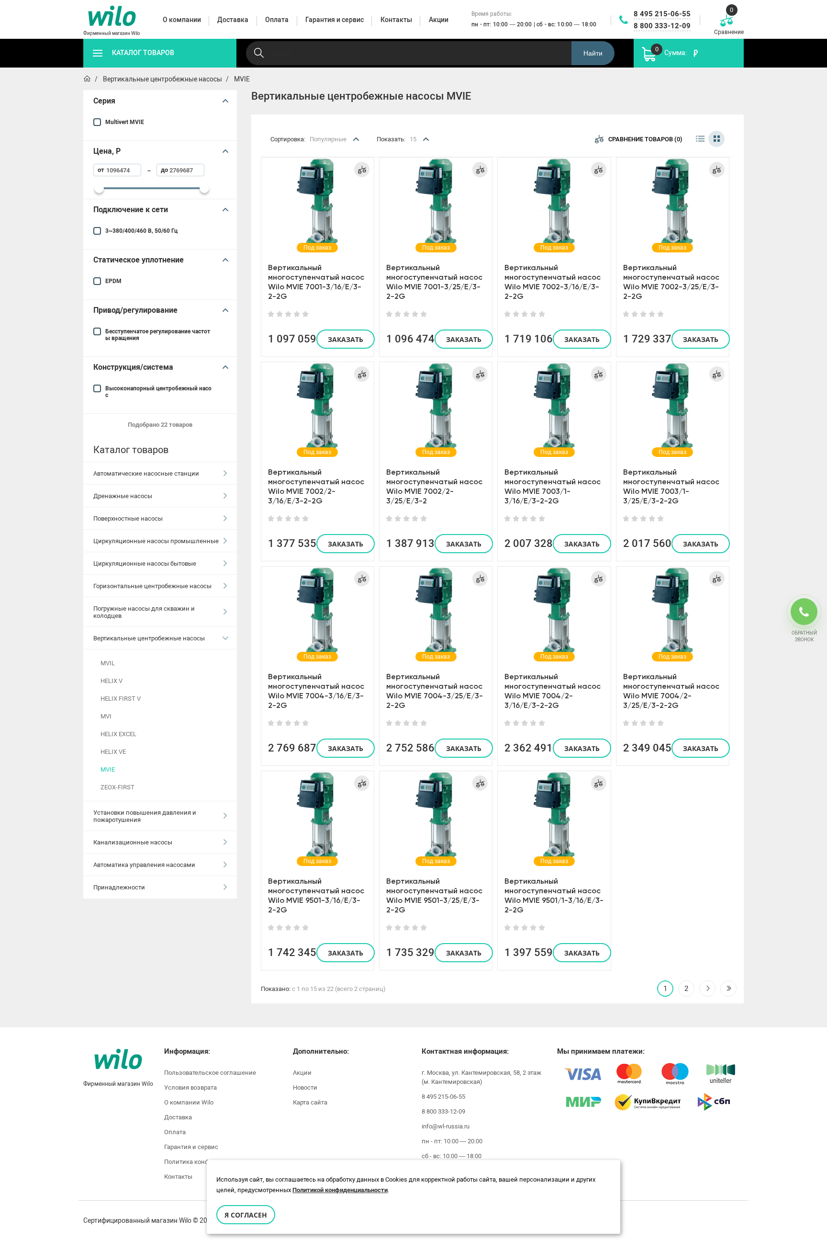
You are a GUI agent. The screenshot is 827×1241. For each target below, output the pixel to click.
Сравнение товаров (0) (645, 139)
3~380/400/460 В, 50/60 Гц (141, 231)
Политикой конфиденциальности (340, 1190)
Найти (593, 53)
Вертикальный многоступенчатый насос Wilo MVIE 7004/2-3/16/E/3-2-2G (552, 691)
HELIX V (112, 680)
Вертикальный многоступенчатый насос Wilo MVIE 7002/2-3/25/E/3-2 (434, 486)
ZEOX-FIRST (117, 787)
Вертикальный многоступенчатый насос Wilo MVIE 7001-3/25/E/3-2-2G (434, 282)
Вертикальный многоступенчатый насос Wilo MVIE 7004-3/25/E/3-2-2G (434, 691)
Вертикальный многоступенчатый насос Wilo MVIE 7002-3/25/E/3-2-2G (671, 282)
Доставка (178, 1117)
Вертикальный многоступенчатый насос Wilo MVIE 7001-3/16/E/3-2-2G (316, 282)
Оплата (175, 1132)
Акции (302, 1072)
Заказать (345, 339)
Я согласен (245, 1214)
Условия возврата (190, 1087)
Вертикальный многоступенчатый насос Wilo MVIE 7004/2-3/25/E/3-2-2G (671, 691)
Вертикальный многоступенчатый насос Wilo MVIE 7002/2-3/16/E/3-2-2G (316, 486)
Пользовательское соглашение (210, 1072)
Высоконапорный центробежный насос (158, 391)
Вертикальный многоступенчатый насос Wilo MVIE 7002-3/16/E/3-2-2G (552, 282)
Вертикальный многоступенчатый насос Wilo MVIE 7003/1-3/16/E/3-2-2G (552, 486)
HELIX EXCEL (118, 734)
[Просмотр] (317, 203)
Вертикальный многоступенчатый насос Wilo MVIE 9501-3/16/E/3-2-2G (316, 895)
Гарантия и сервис (191, 1146)
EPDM (113, 281)
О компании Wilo (188, 1102)
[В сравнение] (361, 169)
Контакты (178, 1176)
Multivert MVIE (124, 122)
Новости (305, 1087)
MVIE (108, 769)
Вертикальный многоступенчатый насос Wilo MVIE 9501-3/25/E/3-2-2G (434, 895)
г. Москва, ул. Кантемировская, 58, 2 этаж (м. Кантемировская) (481, 1077)
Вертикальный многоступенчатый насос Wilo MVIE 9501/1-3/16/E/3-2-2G (553, 895)
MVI (106, 716)
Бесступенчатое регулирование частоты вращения (157, 335)
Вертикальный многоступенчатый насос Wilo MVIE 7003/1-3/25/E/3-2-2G (671, 486)
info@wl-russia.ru (445, 1126)
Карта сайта (310, 1102)
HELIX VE (113, 751)
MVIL (108, 663)
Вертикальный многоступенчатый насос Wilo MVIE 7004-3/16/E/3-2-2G (316, 691)
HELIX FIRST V (121, 698)
